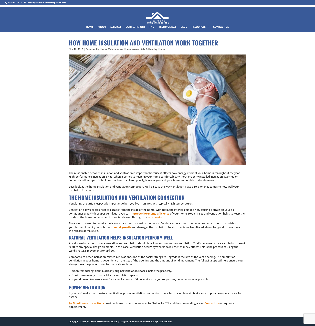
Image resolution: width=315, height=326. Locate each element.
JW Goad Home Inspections (86, 303)
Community (92, 49)
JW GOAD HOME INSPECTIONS (101, 321)
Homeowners (131, 49)
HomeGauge (151, 321)
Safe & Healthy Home (152, 49)
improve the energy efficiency (150, 213)
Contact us (212, 303)
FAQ (151, 27)
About (102, 27)
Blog (184, 27)
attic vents (155, 217)
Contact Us (221, 27)
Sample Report (135, 27)
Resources (199, 27)
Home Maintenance (111, 49)
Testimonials (167, 27)
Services (115, 27)
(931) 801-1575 (15, 2)
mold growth (122, 227)
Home (89, 27)
